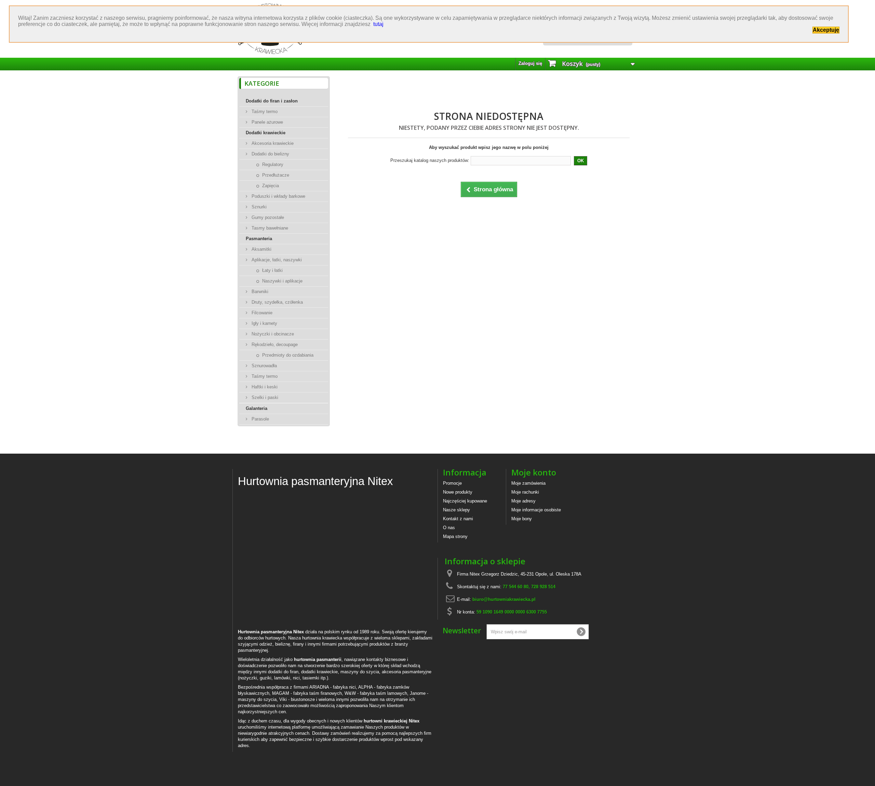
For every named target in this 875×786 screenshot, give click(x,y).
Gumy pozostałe (267, 217)
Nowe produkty (457, 492)
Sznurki (258, 206)
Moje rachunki (525, 492)
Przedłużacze (275, 175)
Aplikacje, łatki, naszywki (276, 259)
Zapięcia (270, 185)
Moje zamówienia (528, 483)
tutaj (378, 24)
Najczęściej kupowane (465, 501)
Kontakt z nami (458, 518)
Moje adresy (523, 501)
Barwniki (259, 291)
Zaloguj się (530, 63)
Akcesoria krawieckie (272, 143)
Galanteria (256, 408)
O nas (449, 527)
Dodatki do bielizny (269, 153)
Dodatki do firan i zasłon (272, 101)
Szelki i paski (264, 397)
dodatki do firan (283, 671)
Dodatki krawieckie (265, 132)
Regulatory (272, 164)
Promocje (452, 483)
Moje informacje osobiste (536, 509)
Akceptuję (826, 30)
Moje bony (521, 518)
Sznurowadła (263, 365)
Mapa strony (455, 536)
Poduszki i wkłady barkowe (277, 196)
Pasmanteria (259, 238)
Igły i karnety (263, 323)
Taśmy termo (264, 111)
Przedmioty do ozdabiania (287, 355)
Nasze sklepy (456, 509)
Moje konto (533, 472)
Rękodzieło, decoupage (274, 344)
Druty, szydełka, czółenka (276, 302)
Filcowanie (261, 312)
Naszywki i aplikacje (281, 281)
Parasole (259, 419)
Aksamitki (260, 249)
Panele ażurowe (266, 122)
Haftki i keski (264, 386)
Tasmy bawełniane (269, 228)
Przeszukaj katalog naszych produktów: (429, 160)
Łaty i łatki (272, 270)
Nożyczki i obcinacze (272, 333)
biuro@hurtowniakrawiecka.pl (504, 599)
